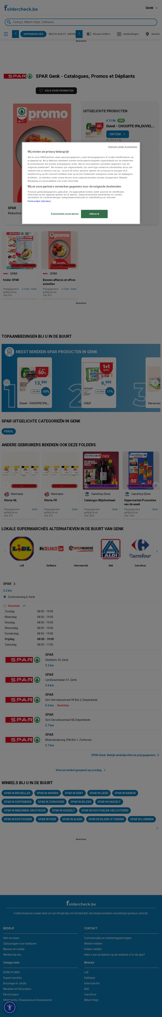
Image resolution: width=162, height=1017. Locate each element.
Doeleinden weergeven (65, 213)
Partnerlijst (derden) (39, 201)
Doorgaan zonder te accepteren (122, 146)
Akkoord (94, 213)
